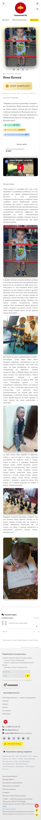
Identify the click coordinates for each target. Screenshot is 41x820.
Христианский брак (29, 759)
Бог (10, 759)
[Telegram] (18, 69)
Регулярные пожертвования (12, 783)
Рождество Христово (8, 756)
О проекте (6, 792)
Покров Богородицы (21, 764)
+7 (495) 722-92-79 (12, 727)
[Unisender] (10, 685)
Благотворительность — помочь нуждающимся (19, 698)
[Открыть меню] (3, 3)
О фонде (5, 701)
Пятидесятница (30, 766)
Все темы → (5, 769)
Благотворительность (11, 693)
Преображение (20, 766)
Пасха (17, 756)
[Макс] (22, 69)
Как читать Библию (24, 761)
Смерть (16, 761)
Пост (30, 756)
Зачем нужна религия (8, 764)
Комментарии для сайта (30, 647)
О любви (20, 759)
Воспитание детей (7, 761)
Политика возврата (9, 789)
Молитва (35, 756)
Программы (6, 714)
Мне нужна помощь (14, 744)
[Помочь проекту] (37, 806)
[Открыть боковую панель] (37, 3)
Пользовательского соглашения (25, 814)
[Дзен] (18, 738)
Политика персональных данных (14, 796)
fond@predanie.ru (12, 730)
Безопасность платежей (10, 786)
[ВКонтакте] (14, 69)
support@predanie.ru (18, 733)
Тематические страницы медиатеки (19, 752)
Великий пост (24, 756)
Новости (5, 704)
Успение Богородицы (8, 766)
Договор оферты (8, 779)
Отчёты (5, 707)
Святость (14, 759)
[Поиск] (37, 9)
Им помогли (6, 711)
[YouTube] (23, 738)
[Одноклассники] (28, 738)
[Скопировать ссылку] (27, 69)
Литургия (5, 759)
